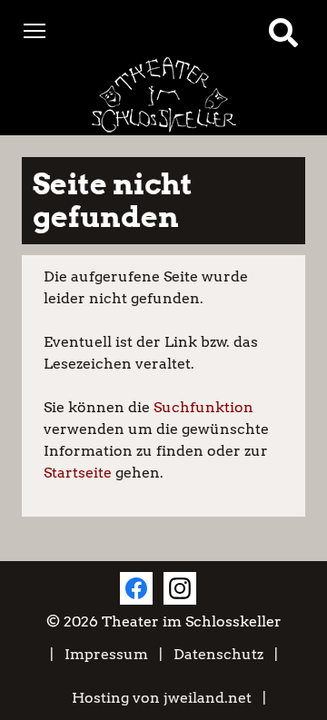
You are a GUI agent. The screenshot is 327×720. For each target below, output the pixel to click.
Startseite (78, 472)
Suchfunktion (203, 407)
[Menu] (35, 29)
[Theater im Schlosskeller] (163, 94)
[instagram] (180, 588)
